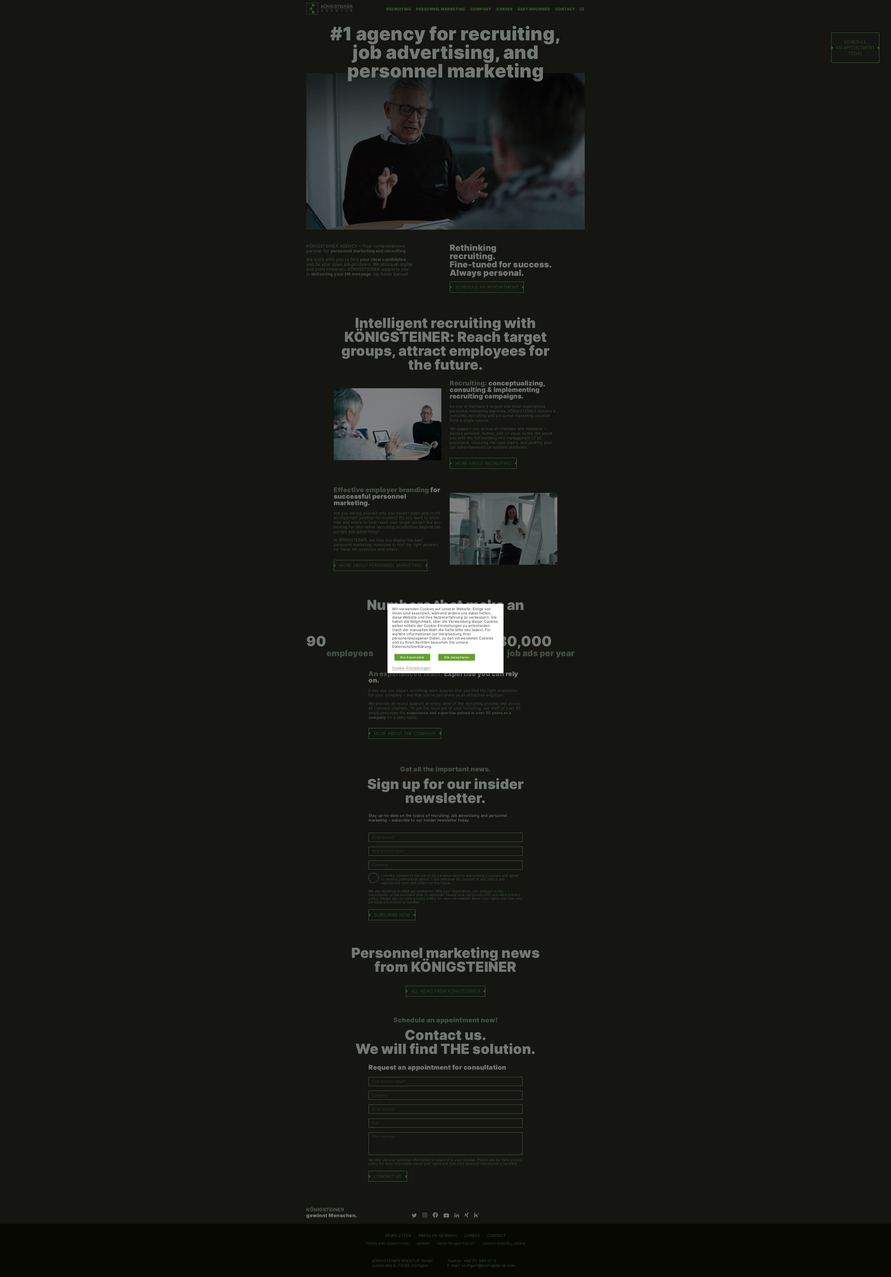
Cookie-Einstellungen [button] (411, 668)
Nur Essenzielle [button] (412, 657)
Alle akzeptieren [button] (456, 657)
